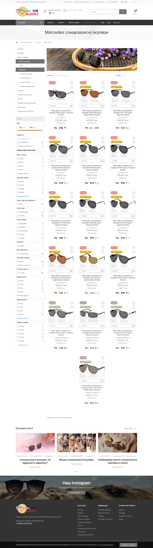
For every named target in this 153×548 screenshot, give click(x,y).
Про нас (69, 2)
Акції (102, 22)
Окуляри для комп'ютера (27, 103)
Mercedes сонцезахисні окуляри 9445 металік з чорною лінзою (91, 333)
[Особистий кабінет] (135, 2)
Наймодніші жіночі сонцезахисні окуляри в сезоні (117, 461)
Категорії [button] (21, 23)
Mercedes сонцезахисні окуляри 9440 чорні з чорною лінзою (123, 168)
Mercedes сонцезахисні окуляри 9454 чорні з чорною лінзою (123, 278)
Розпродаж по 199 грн (26, 111)
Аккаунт (121, 510)
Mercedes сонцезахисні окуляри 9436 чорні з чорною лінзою (61, 333)
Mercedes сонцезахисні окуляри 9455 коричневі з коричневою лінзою (91, 388)
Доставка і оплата (83, 2)
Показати (118, 75)
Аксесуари (21, 107)
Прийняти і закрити (128, 545)
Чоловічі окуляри (90, 22)
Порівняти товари (125, 516)
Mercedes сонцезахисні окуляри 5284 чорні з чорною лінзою (61, 113)
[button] (135, 12)
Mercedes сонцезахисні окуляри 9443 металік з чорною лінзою (122, 223)
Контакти (116, 22)
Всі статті (129, 429)
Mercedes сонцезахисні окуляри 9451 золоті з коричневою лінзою (92, 278)
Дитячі (20, 99)
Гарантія (101, 516)
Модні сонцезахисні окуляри (76, 459)
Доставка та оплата (105, 519)
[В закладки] (71, 82)
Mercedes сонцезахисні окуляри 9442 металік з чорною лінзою (91, 223)
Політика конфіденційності (106, 545)
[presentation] (50, 60)
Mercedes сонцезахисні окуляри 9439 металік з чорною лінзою (92, 168)
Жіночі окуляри (74, 22)
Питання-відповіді (104, 510)
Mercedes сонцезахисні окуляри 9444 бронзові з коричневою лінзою (61, 278)
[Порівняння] (71, 86)
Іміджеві (21, 90)
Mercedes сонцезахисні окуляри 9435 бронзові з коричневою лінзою (92, 113)
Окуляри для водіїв (25, 95)
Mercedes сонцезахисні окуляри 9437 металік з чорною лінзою (122, 113)
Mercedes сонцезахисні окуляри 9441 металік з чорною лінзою (61, 223)
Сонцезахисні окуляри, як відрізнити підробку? (35, 461)
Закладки (122, 513)
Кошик (121, 519)
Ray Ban (50, 22)
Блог (109, 22)
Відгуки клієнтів (103, 513)
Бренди (38, 42)
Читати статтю (35, 467)
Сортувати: (50, 75)
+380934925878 (55, 10)
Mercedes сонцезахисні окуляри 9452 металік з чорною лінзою (122, 333)
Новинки (61, 22)
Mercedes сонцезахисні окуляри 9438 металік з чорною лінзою (61, 168)
